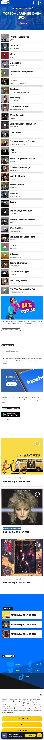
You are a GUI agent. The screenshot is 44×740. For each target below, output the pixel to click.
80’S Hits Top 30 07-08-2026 (16, 481)
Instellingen (22, 730)
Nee (22, 724)
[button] (41, 695)
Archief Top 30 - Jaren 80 (22, 9)
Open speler (30, 735)
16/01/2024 (22, 23)
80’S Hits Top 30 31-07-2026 (16, 532)
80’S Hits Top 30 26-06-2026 (16, 582)
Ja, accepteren (22, 719)
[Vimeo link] (5, 2)
